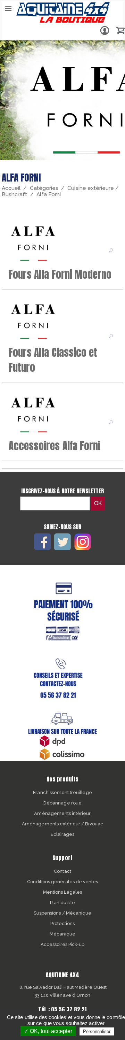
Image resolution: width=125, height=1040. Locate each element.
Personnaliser (96, 1031)
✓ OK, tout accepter (48, 1031)
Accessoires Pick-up (63, 944)
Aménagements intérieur (62, 813)
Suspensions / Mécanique (62, 913)
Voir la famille (111, 250)
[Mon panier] (120, 30)
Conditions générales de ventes (62, 881)
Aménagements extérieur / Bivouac (62, 823)
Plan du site (62, 902)
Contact (62, 871)
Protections (62, 923)
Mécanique (62, 934)
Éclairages (63, 834)
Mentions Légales (62, 892)
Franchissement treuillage (62, 792)
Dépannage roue (62, 803)
